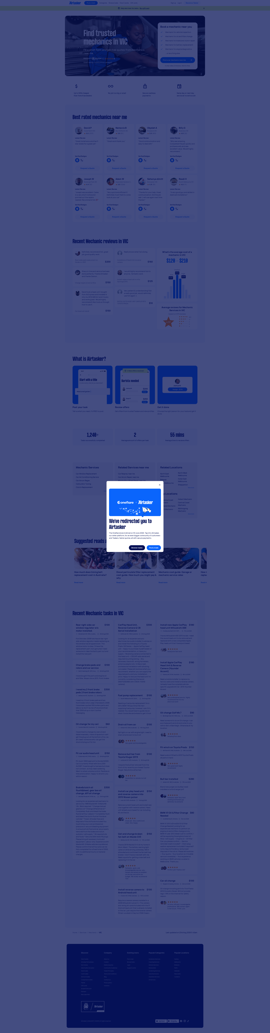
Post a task (153, 548)
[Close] (159, 485)
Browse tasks (137, 548)
